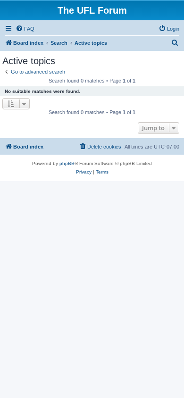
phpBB (67, 163)
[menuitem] (25, 28)
